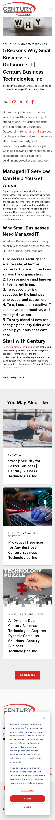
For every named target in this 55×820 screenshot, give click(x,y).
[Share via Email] (14, 102)
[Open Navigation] (51, 9)
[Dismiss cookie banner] (44, 718)
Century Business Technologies (19, 347)
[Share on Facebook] (32, 102)
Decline (27, 806)
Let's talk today (10, 367)
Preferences (27, 790)
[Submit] (50, 49)
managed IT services (37, 131)
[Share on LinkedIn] (20, 102)
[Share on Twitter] (26, 102)
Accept (27, 798)
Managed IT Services (32, 44)
